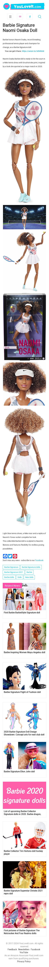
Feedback (12, 949)
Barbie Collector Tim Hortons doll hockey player (23, 852)
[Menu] (10, 16)
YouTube (24, 952)
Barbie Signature (11, 567)
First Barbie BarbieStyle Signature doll (22, 612)
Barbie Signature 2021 (13, 572)
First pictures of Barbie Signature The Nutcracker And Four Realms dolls (21, 932)
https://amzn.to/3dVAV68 (33, 51)
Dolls (20, 577)
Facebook (30, 16)
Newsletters (23, 949)
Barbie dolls (9, 577)
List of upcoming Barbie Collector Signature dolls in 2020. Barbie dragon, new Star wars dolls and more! (22, 813)
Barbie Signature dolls (31, 567)
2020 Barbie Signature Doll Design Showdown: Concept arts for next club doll (24, 733)
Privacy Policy (24, 961)
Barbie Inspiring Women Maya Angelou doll (24, 652)
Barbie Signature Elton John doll (19, 771)
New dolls (29, 577)
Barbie (29, 572)
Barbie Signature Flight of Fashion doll (22, 692)
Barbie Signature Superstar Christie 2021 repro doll (23, 892)
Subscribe (20, 16)
